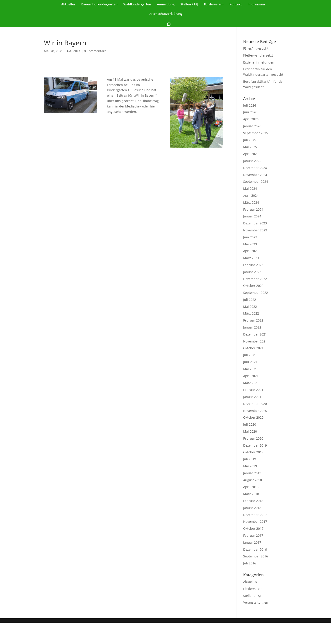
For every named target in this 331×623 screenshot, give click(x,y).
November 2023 (255, 230)
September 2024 (255, 181)
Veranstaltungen (255, 602)
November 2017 (255, 521)
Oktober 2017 (253, 528)
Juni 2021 (250, 362)
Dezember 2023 (255, 223)
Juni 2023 (250, 237)
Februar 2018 (253, 501)
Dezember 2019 (255, 445)
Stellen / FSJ (189, 4)
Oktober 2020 (253, 417)
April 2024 (250, 195)
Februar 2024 (253, 209)
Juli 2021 (249, 355)
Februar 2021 (253, 390)
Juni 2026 (250, 112)
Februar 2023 (253, 265)
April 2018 (250, 487)
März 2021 (251, 383)
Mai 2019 (250, 466)
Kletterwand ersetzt (258, 55)
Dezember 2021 (255, 334)
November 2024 (255, 175)
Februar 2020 (253, 438)
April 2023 (250, 251)
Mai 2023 (250, 244)
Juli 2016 (249, 563)
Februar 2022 (253, 320)
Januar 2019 (252, 473)
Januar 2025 (252, 161)
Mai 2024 (250, 188)
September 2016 (255, 556)
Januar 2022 (252, 327)
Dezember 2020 (255, 404)
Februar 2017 (253, 535)
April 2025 (250, 154)
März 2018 (251, 494)
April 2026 (250, 119)
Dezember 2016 (255, 549)
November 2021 (255, 341)
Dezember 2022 (255, 279)
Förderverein (214, 4)
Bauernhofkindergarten (99, 4)
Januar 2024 (252, 216)
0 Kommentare (95, 51)
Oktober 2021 (253, 348)
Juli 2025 (249, 140)
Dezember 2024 (255, 168)
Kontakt (235, 4)
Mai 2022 (250, 306)
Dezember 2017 (255, 515)
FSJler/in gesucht (255, 48)
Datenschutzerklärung (165, 14)
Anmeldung (166, 4)
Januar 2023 (252, 272)
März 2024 (251, 202)
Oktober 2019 (253, 452)
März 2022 (251, 313)
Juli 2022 (249, 299)
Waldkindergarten (137, 4)
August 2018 (252, 480)
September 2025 (255, 133)
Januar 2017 (252, 542)
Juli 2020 (249, 424)
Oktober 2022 (253, 285)
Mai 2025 (250, 147)
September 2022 (255, 292)
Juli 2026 (249, 105)
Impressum (256, 4)
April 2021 (250, 376)
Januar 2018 (252, 508)
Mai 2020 (250, 431)
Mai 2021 (250, 369)
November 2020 (255, 410)
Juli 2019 (249, 459)
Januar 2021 (252, 397)
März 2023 (251, 258)
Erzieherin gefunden (258, 62)
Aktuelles (68, 4)
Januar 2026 (252, 126)
